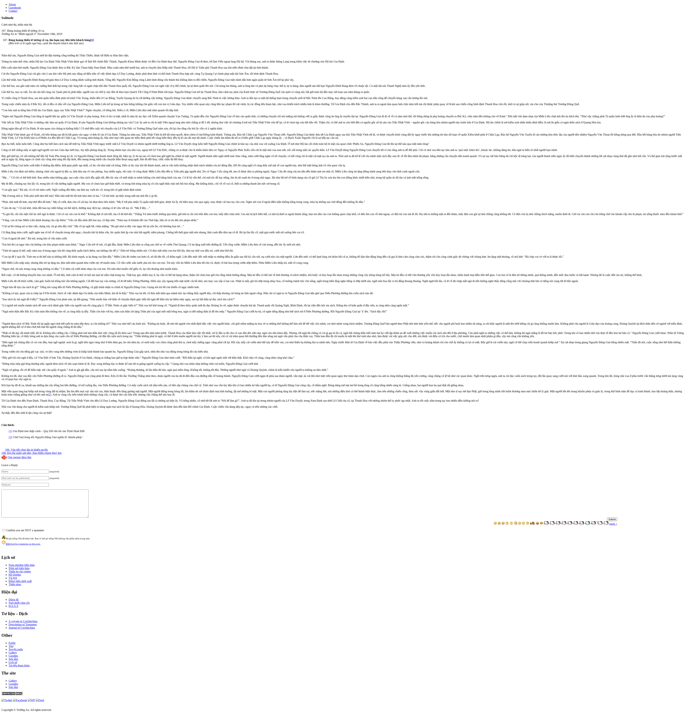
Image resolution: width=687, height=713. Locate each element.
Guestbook (15, 7)
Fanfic (12, 642)
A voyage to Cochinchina (23, 621)
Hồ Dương (15, 574)
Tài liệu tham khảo (19, 665)
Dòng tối (14, 599)
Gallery (13, 652)
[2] (49, 394)
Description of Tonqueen (23, 624)
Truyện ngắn (16, 649)
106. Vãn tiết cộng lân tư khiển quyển (26, 449)
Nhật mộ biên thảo (19, 568)
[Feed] (31, 700)
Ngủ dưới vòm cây (19, 602)
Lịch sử (13, 662)
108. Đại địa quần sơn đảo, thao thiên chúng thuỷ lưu (31, 452)
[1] (92, 40)
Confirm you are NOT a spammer (24, 530)
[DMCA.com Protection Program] (12, 694)
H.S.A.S (13, 606)
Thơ (11, 646)
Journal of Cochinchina (22, 627)
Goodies (13, 655)
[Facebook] (20, 700)
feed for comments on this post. (23, 544)
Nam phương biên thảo (22, 565)
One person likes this (19, 457)
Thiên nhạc (15, 584)
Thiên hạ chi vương (20, 571)
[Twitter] (6, 700)
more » (613, 523)
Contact (13, 10)
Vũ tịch (13, 577)
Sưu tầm (13, 659)
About (12, 4)
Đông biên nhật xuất (20, 581)
